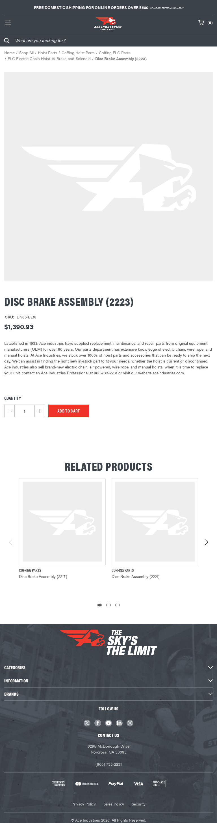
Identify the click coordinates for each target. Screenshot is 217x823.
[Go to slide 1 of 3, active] (99, 605)
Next (206, 544)
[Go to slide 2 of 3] (108, 605)
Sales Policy (113, 803)
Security (139, 803)
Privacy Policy (83, 803)
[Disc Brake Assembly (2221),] (155, 522)
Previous (11, 544)
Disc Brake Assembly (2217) (43, 576)
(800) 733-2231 (109, 764)
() (210, 22)
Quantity (12, 398)
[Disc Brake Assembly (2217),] (62, 522)
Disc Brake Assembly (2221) (136, 576)
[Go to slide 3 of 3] (117, 605)
